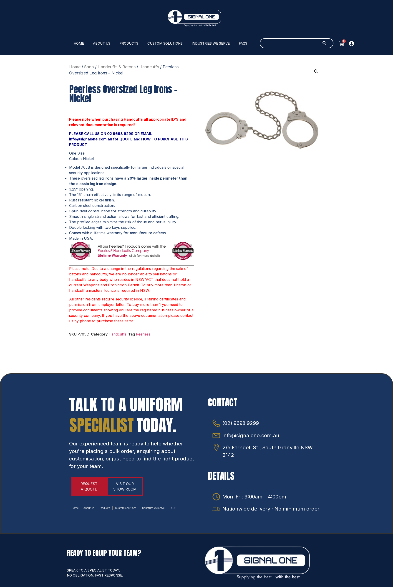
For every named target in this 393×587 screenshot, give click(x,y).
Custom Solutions (165, 43)
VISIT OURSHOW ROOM (124, 486)
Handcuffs (149, 66)
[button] (316, 71)
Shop (89, 66)
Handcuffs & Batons (117, 66)
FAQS (243, 43)
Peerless (143, 334)
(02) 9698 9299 (240, 423)
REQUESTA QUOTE (89, 486)
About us (101, 43)
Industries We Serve (211, 43)
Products (128, 43)
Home (79, 43)
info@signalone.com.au (250, 435)
